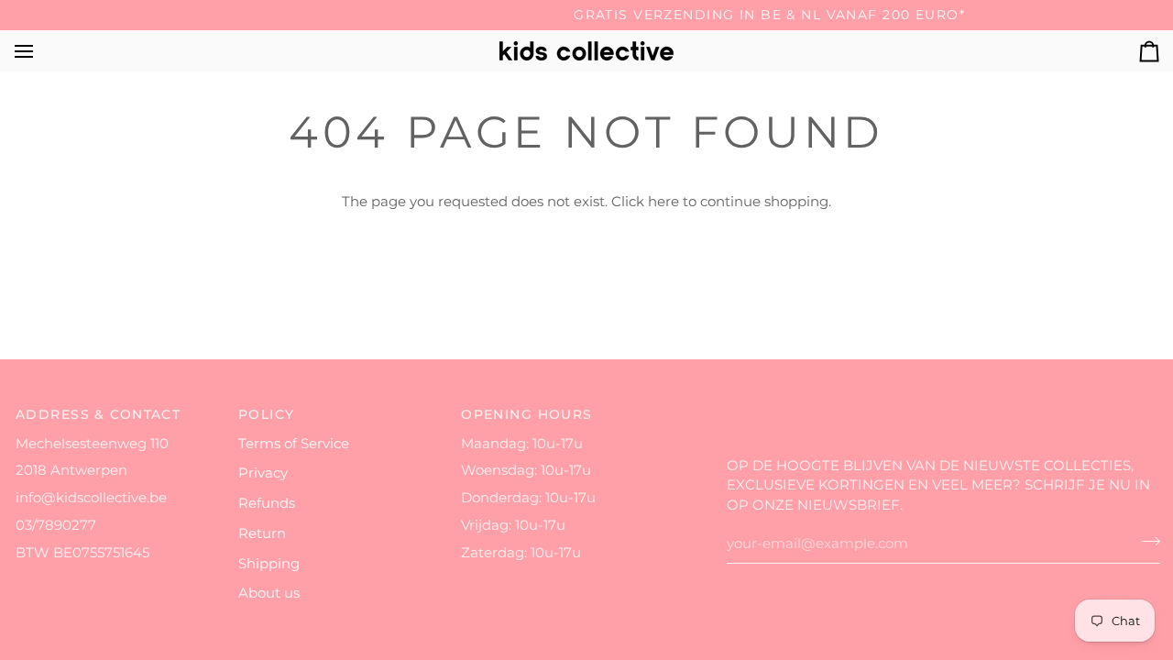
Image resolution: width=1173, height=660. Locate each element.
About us (269, 593)
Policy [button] (266, 414)
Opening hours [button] (527, 414)
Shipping (269, 564)
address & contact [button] (98, 414)
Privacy (263, 473)
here (663, 201)
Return (262, 533)
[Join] (1145, 541)
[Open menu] (40, 51)
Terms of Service (293, 443)
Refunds (266, 503)
